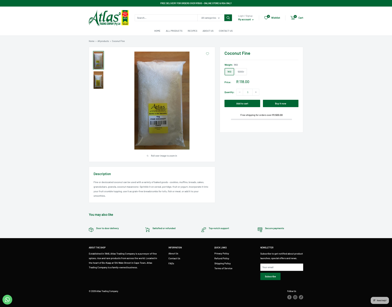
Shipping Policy (222, 263)
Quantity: (229, 92)
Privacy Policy (221, 253)
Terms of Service (223, 268)
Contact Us (226, 30)
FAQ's (171, 263)
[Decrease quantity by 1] (239, 92)
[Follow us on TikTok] (301, 297)
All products (103, 41)
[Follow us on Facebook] (289, 297)
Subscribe (270, 276)
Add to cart (242, 103)
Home (157, 30)
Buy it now (280, 103)
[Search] (228, 17)
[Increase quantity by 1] (256, 92)
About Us (208, 30)
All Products (174, 30)
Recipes (192, 30)
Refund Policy (221, 258)
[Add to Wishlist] (207, 53)
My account (244, 19)
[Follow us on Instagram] (295, 297)
